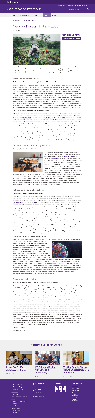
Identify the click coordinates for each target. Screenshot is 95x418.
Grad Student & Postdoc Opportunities (75, 399)
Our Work (37, 15)
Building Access (15, 394)
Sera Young (49, 87)
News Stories (75, 386)
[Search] (87, 9)
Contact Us (71, 5)
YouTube (56, 390)
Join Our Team (75, 390)
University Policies (16, 410)
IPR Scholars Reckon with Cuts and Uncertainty (45, 370)
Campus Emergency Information (19, 396)
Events (54, 15)
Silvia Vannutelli (17, 202)
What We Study (24, 15)
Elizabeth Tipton (68, 156)
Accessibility (15, 392)
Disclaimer (14, 403)
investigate (66, 87)
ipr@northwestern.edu (39, 396)
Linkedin (64, 387)
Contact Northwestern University (19, 401)
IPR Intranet (80, 5)
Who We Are (11, 15)
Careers (13, 399)
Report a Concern (16, 408)
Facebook (56, 387)
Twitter (60, 387)
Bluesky (64, 390)
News (46, 15)
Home (14, 20)
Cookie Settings (15, 412)
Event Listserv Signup (77, 383)
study (63, 117)
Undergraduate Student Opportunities (75, 394)
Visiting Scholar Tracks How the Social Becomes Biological (76, 370)
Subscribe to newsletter (72, 39)
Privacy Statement (16, 405)
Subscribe (62, 5)
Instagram (60, 390)
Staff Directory (75, 388)
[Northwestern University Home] (12, 2)
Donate (87, 5)
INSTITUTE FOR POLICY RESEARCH (24, 9)
